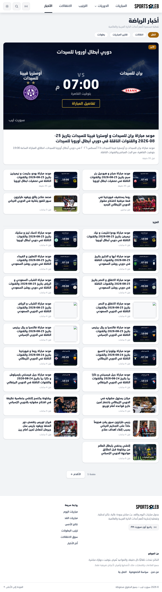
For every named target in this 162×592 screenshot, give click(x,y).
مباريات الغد (71, 518)
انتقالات (139, 35)
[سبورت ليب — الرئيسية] (147, 6)
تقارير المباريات (120, 35)
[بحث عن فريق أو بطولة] (17, 6)
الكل (153, 35)
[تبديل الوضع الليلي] (7, 6)
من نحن (155, 572)
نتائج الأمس (71, 524)
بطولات (101, 35)
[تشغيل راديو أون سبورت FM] (26, 6)
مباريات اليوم (70, 512)
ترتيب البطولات (69, 531)
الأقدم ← (76, 474)
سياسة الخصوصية (138, 572)
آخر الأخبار (73, 543)
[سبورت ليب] (121, 507)
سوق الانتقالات (69, 537)
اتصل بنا (122, 572)
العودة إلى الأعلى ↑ (13, 587)
